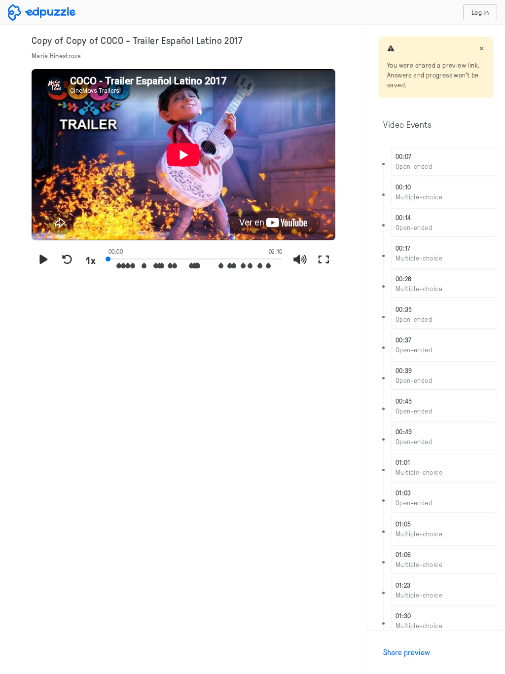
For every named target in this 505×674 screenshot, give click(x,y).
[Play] (43, 260)
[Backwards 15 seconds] (67, 260)
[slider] (195, 258)
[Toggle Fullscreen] (323, 260)
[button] (119, 265)
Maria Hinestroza (56, 55)
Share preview (406, 652)
